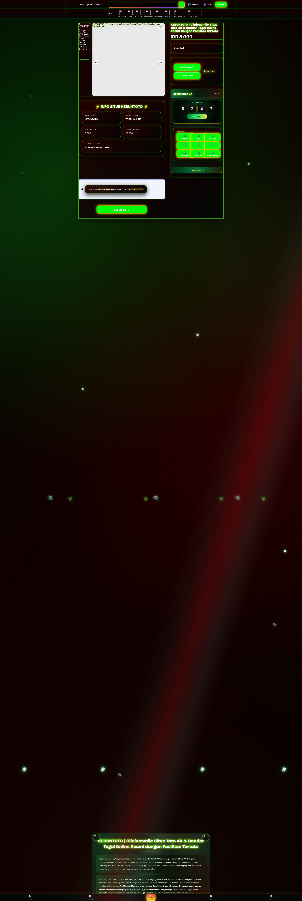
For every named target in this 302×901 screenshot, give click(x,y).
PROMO (30, 899)
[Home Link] (94, 5)
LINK (211, 899)
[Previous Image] (96, 62)
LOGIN (91, 899)
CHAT (272, 899)
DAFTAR (151, 899)
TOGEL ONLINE (126, 886)
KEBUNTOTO (153, 859)
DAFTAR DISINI (187, 67)
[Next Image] (160, 62)
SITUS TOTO (122, 209)
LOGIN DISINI (187, 75)
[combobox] (143, 4)
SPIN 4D (197, 116)
